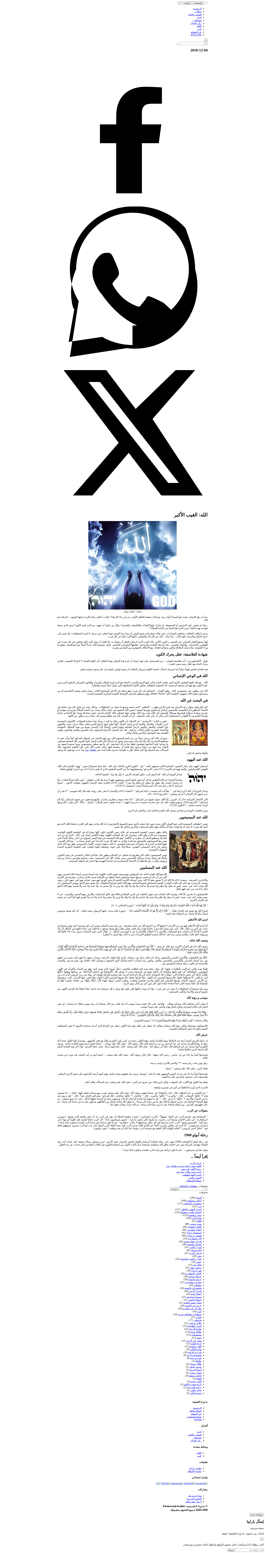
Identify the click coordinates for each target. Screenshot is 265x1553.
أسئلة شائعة (195, 1411)
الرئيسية (197, 1408)
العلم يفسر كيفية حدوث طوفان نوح (184, 1166)
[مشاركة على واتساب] (132, 356)
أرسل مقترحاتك (194, 1501)
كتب (199, 1456)
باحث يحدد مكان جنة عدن (189, 1172)
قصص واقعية (195, 1434)
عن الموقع (196, 1414)
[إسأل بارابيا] (256, 1514)
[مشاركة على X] (132, 507)
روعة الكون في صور (191, 1169)
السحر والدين (195, 1177)
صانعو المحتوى (194, 1416)
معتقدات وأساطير (188, 1186)
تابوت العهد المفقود (192, 1175)
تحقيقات (197, 1437)
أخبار (199, 1431)
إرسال (231, 1550)
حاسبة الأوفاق (194, 1471)
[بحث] (187, 3)
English (198, 1419)
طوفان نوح (90, 750)
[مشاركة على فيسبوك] (132, 205)
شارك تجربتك (195, 1496)
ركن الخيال (196, 1440)
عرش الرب (196, 1163)
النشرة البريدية (194, 1498)
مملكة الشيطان (194, 1180)
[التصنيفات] (198, 3)
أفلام (199, 1453)
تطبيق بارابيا (195, 1468)
